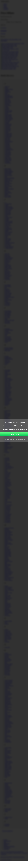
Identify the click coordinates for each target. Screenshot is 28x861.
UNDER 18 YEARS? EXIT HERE (15, 439)
